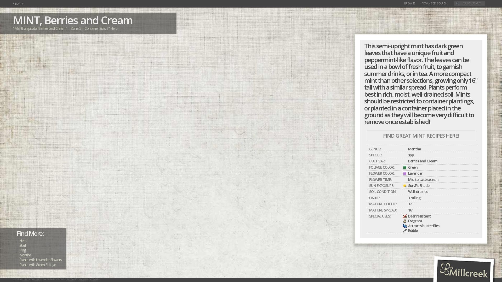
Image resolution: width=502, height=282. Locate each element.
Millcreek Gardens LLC (32, 279)
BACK (18, 4)
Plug (22, 250)
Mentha (25, 254)
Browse (409, 3)
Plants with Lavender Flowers (40, 259)
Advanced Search (434, 3)
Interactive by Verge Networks (83, 279)
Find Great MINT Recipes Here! (421, 135)
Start (22, 245)
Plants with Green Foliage (37, 264)
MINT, (27, 20)
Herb (22, 240)
